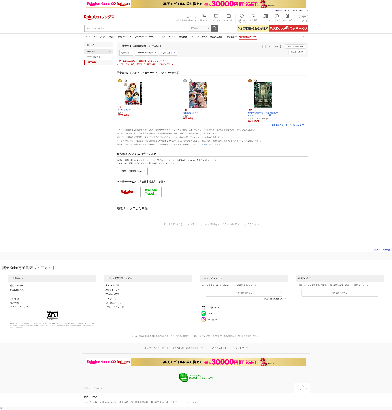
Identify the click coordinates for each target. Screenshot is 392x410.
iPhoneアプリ (112, 285)
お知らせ (216, 20)
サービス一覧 (302, 21)
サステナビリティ (188, 402)
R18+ (305, 37)
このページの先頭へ (383, 250)
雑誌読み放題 (216, 37)
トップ (87, 37)
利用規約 (14, 299)
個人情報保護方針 (139, 402)
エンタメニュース (199, 37)
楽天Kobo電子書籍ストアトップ (187, 348)
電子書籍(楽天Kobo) (248, 37)
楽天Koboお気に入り (241, 21)
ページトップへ (302, 389)
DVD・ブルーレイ (137, 37)
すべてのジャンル (95, 57)
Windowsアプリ (114, 294)
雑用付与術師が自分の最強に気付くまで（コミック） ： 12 (263, 114)
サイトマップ (241, 348)
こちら (202, 144)
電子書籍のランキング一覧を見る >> (287, 125)
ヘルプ (276, 20)
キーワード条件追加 (295, 46)
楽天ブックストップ (154, 348)
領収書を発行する (339, 293)
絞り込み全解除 (297, 52)
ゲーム (152, 37)
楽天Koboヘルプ (18, 289)
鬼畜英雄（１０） (191, 113)
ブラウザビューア (115, 307)
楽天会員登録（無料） (185, 20)
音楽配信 (231, 37)
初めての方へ (16, 285)
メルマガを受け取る (244, 293)
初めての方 (287, 20)
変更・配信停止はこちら (274, 299)
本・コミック (99, 37)
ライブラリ (265, 20)
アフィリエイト (219, 348)
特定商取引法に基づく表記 (164, 402)
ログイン (190, 17)
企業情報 (123, 402)
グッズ (162, 37)
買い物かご (204, 20)
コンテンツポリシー (20, 306)
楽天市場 (302, 17)
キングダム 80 (124, 110)
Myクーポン (229, 20)
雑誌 (111, 37)
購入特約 (14, 302)
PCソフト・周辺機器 (177, 37)
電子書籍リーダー (115, 302)
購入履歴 (253, 20)
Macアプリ (111, 298)
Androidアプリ (113, 289)
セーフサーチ (272, 46)
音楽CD (121, 37)
